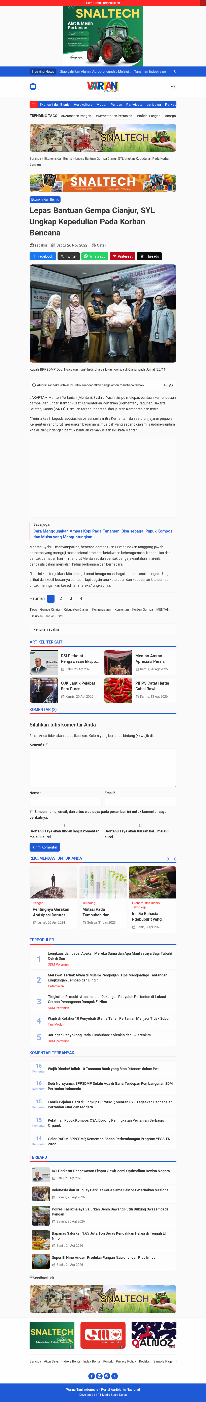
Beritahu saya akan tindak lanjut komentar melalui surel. (64, 834)
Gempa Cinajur (50, 609)
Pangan (116, 105)
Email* (110, 793)
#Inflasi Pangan (148, 116)
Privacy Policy (126, 1361)
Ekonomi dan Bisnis (55, 105)
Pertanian (110, 403)
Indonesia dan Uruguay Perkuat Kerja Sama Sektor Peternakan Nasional (111, 1190)
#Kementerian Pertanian (114, 116)
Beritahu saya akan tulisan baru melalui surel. (137, 834)
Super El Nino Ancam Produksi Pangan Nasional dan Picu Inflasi (104, 1257)
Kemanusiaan (101, 609)
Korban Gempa (142, 609)
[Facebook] (91, 1376)
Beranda (35, 1361)
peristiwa (154, 105)
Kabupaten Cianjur (76, 609)
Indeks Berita (71, 1361)
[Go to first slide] (174, 859)
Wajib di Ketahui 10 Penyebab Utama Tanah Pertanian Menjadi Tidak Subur (109, 1018)
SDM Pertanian (60, 903)
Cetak (101, 245)
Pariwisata (134, 105)
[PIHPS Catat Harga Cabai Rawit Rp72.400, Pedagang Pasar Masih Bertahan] (118, 690)
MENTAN (162, 609)
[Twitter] (114, 1376)
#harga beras (175, 116)
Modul (101, 105)
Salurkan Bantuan (43, 616)
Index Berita (91, 1361)
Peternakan (56, 986)
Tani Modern (56, 1024)
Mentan (85, 397)
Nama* (35, 793)
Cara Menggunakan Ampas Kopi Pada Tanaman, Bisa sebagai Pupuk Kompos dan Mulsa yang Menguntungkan (102, 534)
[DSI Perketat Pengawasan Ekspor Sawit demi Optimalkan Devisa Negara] (44, 662)
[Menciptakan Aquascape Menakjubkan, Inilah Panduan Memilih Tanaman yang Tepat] (70, 882)
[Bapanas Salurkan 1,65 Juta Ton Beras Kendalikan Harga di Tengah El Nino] (41, 1240)
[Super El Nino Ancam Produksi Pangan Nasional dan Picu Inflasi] (41, 1261)
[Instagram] (99, 1376)
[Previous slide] (169, 859)
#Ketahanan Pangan (76, 116)
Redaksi (144, 1361)
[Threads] (107, 1376)
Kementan (134, 409)
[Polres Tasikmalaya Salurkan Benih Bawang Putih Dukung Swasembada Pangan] (41, 1216)
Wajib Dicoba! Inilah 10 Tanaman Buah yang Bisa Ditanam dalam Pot (103, 1069)
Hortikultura (83, 105)
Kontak (108, 1361)
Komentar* (38, 744)
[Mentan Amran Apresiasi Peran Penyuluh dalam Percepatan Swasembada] (118, 662)
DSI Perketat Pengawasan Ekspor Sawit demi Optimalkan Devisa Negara (111, 1171)
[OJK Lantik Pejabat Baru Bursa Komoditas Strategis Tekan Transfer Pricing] (44, 690)
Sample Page (163, 1361)
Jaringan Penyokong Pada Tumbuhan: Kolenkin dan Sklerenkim (99, 1035)
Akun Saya (51, 1361)
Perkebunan (174, 105)
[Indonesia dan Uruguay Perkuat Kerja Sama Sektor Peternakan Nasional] (41, 1193)
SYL (61, 616)
